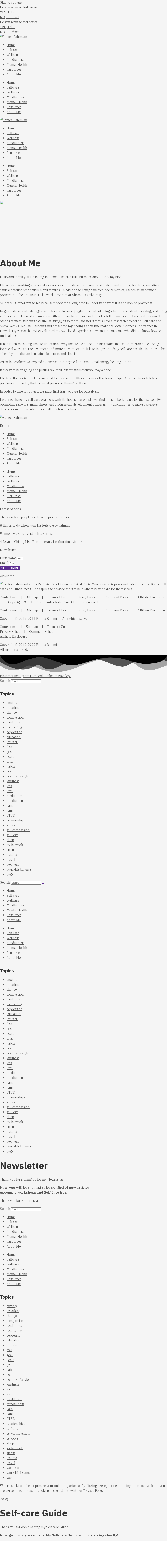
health (11, 771)
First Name (8, 558)
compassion (15, 717)
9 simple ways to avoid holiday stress (26, 533)
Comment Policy (117, 597)
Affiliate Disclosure (151, 597)
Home (11, 45)
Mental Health (17, 64)
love (10, 791)
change (12, 712)
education (14, 737)
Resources (14, 69)
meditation (14, 796)
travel (11, 859)
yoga (10, 874)
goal (10, 751)
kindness (13, 781)
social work (15, 845)
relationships (16, 820)
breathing (14, 707)
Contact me (8, 597)
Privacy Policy (86, 597)
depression (14, 732)
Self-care (13, 50)
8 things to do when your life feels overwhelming (35, 525)
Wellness (13, 54)
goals (10, 756)
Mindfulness (15, 59)
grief (10, 761)
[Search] (43, 883)
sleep (10, 840)
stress (11, 849)
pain (10, 805)
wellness (13, 864)
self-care (13, 825)
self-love (12, 835)
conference (15, 722)
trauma (12, 854)
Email (4, 563)
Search (5, 680)
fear (9, 747)
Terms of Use (56, 597)
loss (9, 786)
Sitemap (32, 597)
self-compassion (18, 830)
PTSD (11, 815)
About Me (14, 74)
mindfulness (15, 800)
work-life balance (19, 869)
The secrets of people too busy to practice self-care (36, 517)
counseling (14, 727)
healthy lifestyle (18, 776)
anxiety (12, 702)
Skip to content (11, 2)
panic (10, 810)
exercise (12, 742)
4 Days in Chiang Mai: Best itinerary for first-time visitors (41, 541)
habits (11, 766)
